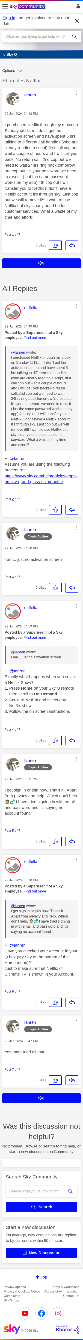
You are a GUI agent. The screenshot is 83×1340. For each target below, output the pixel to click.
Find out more (35, 338)
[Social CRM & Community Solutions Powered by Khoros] (67, 1329)
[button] (76, 93)
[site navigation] (5, 6)
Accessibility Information (61, 1291)
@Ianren (18, 352)
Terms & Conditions (65, 1287)
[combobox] (37, 36)
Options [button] (8, 71)
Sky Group (11, 1300)
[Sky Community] (28, 6)
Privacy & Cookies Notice (22, 1291)
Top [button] (44, 1277)
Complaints (12, 1296)
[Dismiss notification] (77, 21)
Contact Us (71, 1296)
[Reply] (71, 245)
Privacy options (15, 1287)
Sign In (77, 7)
